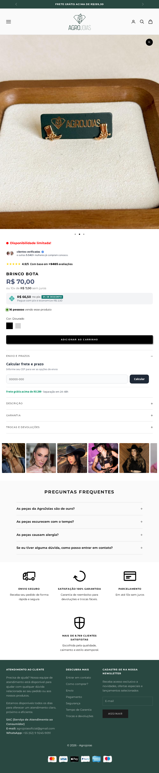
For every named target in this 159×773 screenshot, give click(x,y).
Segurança (73, 703)
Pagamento (74, 697)
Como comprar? (77, 684)
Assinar (115, 713)
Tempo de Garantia (79, 709)
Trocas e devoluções (79, 716)
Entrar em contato (78, 677)
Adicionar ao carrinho (79, 339)
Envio (69, 690)
